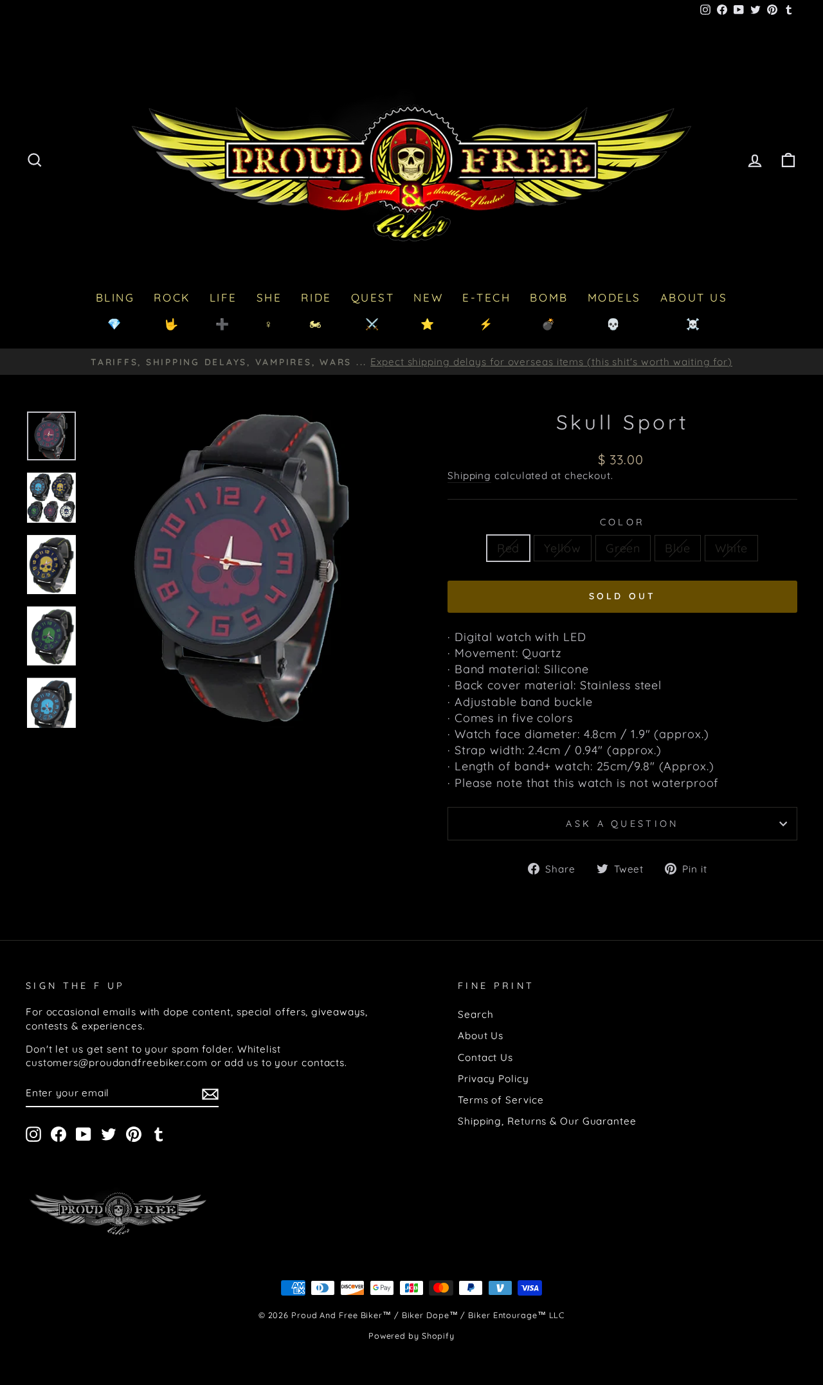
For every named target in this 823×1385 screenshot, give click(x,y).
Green (623, 548)
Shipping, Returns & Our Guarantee (547, 1121)
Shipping (469, 475)
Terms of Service (500, 1100)
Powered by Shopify (411, 1335)
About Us (480, 1035)
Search (475, 1014)
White (731, 548)
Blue (678, 548)
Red (508, 548)
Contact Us (485, 1057)
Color (623, 522)
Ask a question (622, 823)
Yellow (562, 548)
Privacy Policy (493, 1079)
